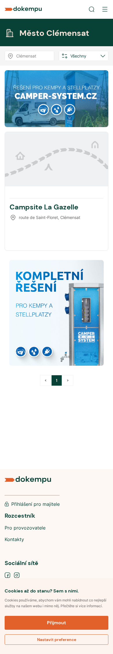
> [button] (68, 380)
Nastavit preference (56, 639)
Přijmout (56, 623)
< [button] (46, 380)
